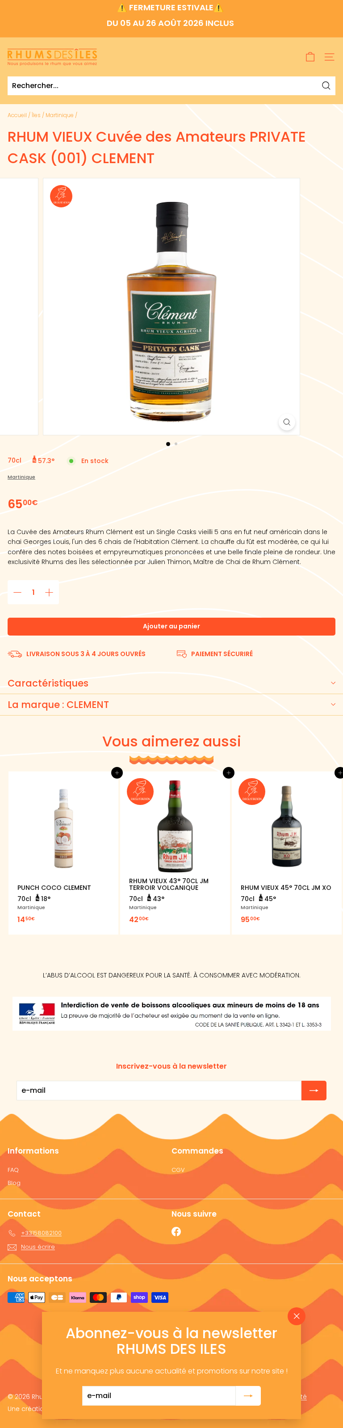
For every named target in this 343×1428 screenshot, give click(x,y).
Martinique (60, 115)
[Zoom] (287, 422)
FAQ (13, 1170)
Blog (14, 1183)
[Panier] (310, 57)
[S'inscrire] (248, 1396)
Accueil (17, 115)
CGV (178, 1170)
